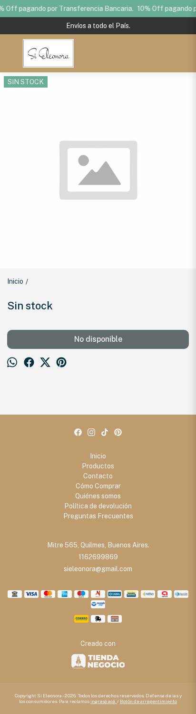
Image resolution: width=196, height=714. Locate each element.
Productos (98, 466)
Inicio (98, 456)
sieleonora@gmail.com (98, 569)
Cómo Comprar (98, 486)
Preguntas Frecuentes (98, 516)
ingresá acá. (103, 701)
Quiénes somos (98, 496)
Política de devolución (98, 506)
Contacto (98, 476)
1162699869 (98, 557)
